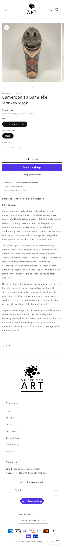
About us (10, 417)
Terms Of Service (14, 438)
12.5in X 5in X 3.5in (14, 124)
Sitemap (10, 451)
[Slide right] (38, 87)
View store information (16, 190)
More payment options (32, 174)
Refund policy (12, 444)
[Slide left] (25, 87)
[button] (6, 9)
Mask (7, 135)
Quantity (6, 142)
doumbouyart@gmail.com (27, 468)
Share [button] (8, 345)
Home (9, 411)
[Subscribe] (56, 490)
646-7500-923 (40, 472)
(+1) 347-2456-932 (23, 472)
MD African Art (27, 542)
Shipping (15, 114)
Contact (10, 424)
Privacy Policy (12, 431)
